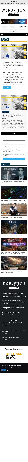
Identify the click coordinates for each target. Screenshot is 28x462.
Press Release (5, 112)
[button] (2, 34)
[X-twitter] (16, 1)
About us (3, 3)
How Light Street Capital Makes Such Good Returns (13, 235)
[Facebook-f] (11, 1)
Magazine (9, 3)
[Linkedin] (14, 1)
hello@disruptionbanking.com (16, 314)
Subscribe (14, 4)
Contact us (16, 3)
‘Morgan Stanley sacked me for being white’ (11, 217)
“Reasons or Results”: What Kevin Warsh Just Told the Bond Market (13, 323)
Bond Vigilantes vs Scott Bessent (11, 337)
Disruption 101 (23, 3)
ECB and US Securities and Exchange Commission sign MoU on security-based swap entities (13, 65)
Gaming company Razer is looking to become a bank (13, 200)
